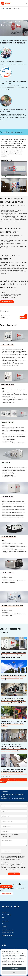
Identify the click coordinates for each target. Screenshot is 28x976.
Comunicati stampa (7, 914)
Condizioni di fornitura (7, 935)
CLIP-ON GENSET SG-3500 (8, 537)
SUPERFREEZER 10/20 (7, 385)
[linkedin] (3, 945)
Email (10, 836)
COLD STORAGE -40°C (7, 344)
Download (22, 317)
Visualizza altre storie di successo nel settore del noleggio (13, 780)
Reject (14, 972)
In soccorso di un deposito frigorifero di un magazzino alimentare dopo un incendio (13, 678)
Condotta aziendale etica (8, 932)
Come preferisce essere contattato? (10, 834)
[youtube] (5, 945)
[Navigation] (26, 3)
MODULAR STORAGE (7, 422)
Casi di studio (5, 921)
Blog (3, 917)
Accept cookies (14, 968)
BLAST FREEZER (5, 462)
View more (2, 120)
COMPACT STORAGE (7, 496)
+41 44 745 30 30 (6, 886)
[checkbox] (14, 857)
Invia (14, 874)
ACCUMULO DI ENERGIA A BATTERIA (12, 605)
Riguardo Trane (6, 912)
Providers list (18, 964)
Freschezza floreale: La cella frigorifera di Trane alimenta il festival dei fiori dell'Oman (13, 724)
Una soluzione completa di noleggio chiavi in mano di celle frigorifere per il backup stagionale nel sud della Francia (13, 701)
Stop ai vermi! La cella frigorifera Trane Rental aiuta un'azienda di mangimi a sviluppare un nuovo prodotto (13, 655)
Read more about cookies (8, 964)
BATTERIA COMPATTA (7, 572)
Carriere (4, 923)
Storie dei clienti (6, 893)
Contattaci (4, 926)
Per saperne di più (7, 301)
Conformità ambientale (7, 930)
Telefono (4, 836)
